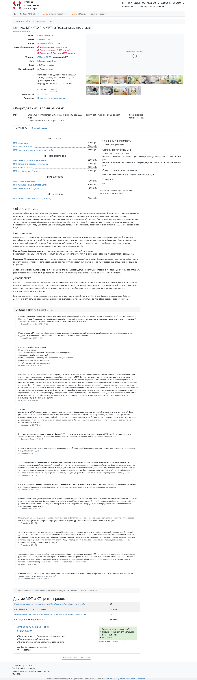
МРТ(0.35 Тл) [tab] (21, 128)
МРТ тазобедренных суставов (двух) (30, 185)
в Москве (79, 14)
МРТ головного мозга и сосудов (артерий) (33, 150)
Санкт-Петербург (22, 21)
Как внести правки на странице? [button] (76, 657)
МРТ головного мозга (23, 146)
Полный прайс (39, 128)
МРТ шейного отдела (23, 167)
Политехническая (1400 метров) (55, 50)
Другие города (98, 14)
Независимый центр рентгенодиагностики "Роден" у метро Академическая (50, 614)
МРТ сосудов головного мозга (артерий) (32, 198)
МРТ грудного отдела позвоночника (30, 160)
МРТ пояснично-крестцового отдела (30, 164)
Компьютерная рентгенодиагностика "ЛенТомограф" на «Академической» (49, 604)
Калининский (43, 39)
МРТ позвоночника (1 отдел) (26, 171)
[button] (92, 79)
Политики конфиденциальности (118, 679)
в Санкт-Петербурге (55, 14)
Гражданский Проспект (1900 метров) (57, 53)
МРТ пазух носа (20, 143)
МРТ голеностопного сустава (26, 188)
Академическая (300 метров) (53, 47)
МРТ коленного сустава (24, 181)
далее (53, 89)
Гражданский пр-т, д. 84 (48, 43)
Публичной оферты (138, 679)
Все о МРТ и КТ (29, 14)
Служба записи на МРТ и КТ (33, 626)
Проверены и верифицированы (52, 98)
